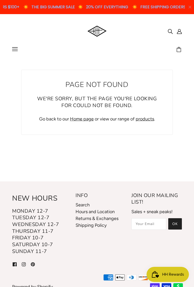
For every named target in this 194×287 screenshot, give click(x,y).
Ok (175, 224)
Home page (82, 119)
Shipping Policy (91, 225)
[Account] (179, 31)
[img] (170, 31)
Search (83, 205)
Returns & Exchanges (97, 218)
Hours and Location (95, 211)
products (145, 119)
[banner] (97, 31)
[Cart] (179, 50)
